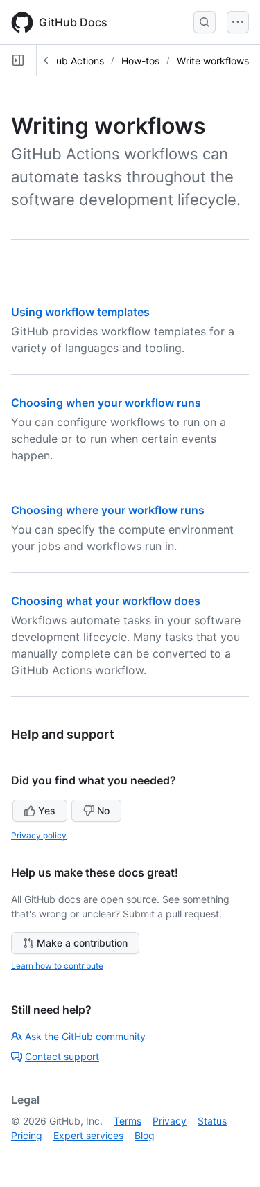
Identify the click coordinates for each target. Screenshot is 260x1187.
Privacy (170, 1121)
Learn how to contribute (57, 965)
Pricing (26, 1135)
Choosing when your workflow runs (106, 403)
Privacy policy (39, 835)
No (103, 810)
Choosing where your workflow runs (108, 510)
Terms (127, 1121)
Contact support (62, 1056)
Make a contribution (82, 943)
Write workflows (213, 61)
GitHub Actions (70, 61)
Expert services (88, 1135)
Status (212, 1121)
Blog (145, 1135)
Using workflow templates (80, 312)
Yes (46, 810)
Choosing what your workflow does (105, 601)
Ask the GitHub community (85, 1036)
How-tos (140, 61)
